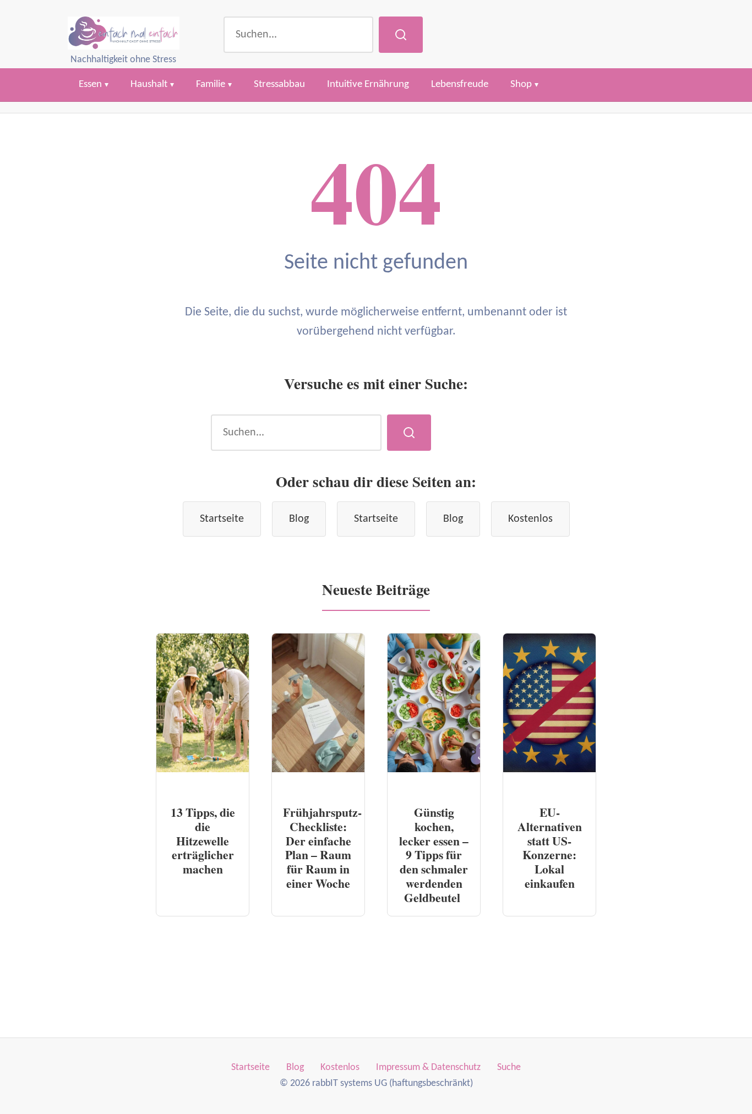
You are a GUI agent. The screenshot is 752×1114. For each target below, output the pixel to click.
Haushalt (148, 84)
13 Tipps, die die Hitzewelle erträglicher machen (203, 841)
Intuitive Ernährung (368, 84)
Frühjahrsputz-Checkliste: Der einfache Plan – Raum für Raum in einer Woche (322, 848)
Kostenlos (530, 519)
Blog (299, 519)
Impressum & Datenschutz (428, 1067)
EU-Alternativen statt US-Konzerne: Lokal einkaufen (549, 848)
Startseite (222, 519)
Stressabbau (279, 84)
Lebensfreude (459, 84)
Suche (509, 1067)
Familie (210, 84)
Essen (90, 84)
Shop (521, 84)
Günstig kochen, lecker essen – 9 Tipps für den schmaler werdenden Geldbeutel (433, 855)
